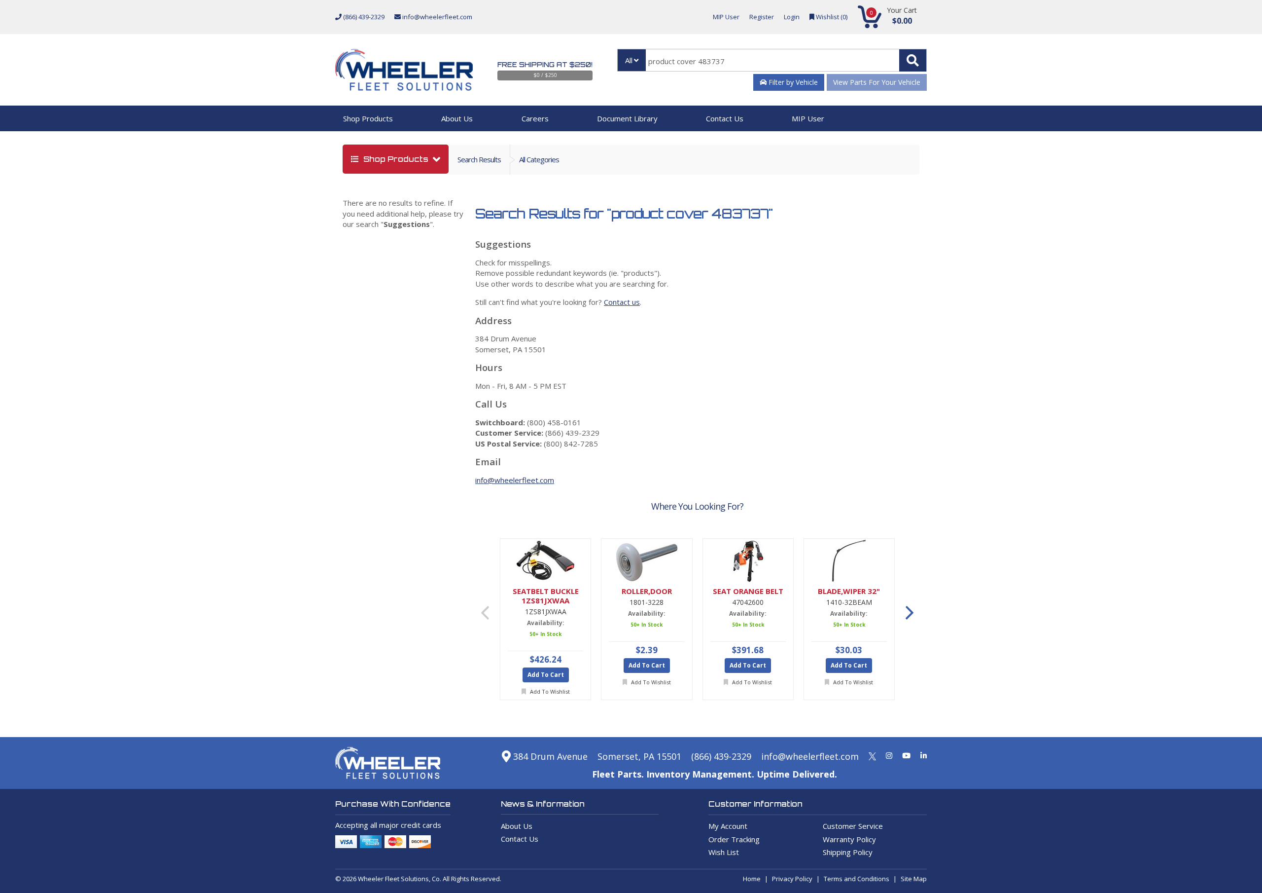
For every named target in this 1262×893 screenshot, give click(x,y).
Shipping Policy (848, 852)
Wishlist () (830, 16)
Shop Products (368, 118)
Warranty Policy (849, 839)
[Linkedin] (923, 755)
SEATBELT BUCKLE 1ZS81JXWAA (546, 596)
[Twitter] (872, 755)
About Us (457, 118)
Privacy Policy (792, 878)
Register (761, 16)
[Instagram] (889, 755)
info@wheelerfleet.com (436, 16)
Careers (535, 118)
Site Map (914, 878)
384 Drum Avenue (549, 756)
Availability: (545, 623)
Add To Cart (545, 674)
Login (792, 16)
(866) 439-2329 (363, 16)
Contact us (622, 302)
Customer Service (853, 826)
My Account (727, 826)
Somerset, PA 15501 (639, 756)
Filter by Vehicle (792, 82)
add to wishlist (549, 691)
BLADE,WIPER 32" (849, 591)
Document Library (627, 118)
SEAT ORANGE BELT (748, 591)
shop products (395, 159)
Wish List (723, 852)
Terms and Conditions (856, 878)
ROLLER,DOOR (647, 591)
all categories (539, 159)
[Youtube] (906, 755)
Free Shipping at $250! (545, 65)
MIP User (726, 16)
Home (752, 878)
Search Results (479, 159)
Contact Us (724, 118)
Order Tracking (734, 839)
